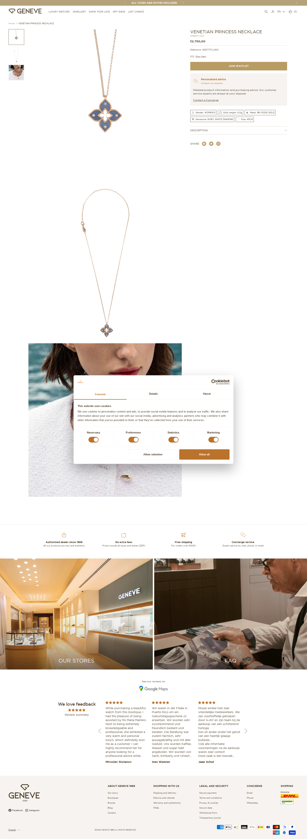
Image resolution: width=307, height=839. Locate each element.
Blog (110, 808)
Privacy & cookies (208, 803)
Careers (112, 813)
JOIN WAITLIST (239, 66)
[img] (77, 710)
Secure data (205, 808)
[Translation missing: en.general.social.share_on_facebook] (204, 144)
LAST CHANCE (136, 11)
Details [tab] (153, 393)
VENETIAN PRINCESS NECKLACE (36, 23)
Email (249, 793)
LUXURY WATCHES (59, 11)
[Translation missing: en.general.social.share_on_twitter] (211, 144)
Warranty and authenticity (167, 803)
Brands (111, 803)
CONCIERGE (254, 786)
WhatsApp (252, 803)
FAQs (156, 808)
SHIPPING (287, 786)
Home (12, 23)
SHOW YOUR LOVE (99, 11)
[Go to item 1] (16, 37)
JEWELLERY (79, 11)
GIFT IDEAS (119, 11)
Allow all (204, 454)
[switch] (133, 440)
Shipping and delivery (164, 793)
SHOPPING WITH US (166, 786)
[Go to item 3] (16, 72)
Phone (250, 798)
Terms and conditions (210, 798)
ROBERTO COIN (197, 36)
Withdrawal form (208, 813)
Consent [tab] (100, 394)
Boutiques (113, 798)
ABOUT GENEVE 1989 (121, 786)
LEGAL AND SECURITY (213, 786)
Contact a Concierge (206, 100)
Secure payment (208, 793)
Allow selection (152, 454)
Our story (113, 793)
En (279, 11)
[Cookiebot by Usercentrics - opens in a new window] (214, 382)
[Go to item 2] (16, 55)
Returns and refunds (164, 798)
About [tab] (207, 393)
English (12, 830)
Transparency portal (210, 818)
